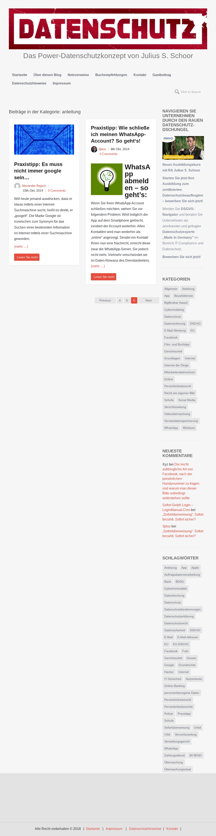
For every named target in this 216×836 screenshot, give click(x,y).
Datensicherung (174, 323)
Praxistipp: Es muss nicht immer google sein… (38, 170)
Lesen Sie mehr (27, 257)
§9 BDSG (195, 755)
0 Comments (57, 190)
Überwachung (173, 762)
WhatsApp (171, 427)
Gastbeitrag (162, 75)
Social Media (186, 400)
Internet (190, 358)
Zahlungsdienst (174, 755)
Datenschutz (172, 316)
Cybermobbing (174, 309)
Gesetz (191, 658)
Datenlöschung (174, 595)
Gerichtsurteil (173, 351)
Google (169, 665)
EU (192, 330)
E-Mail (168, 637)
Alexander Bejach (34, 185)
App (167, 295)
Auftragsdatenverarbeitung (182, 574)
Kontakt (140, 75)
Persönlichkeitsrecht (177, 386)
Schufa (169, 400)
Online (168, 379)
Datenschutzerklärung (179, 616)
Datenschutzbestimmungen (182, 609)
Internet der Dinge (176, 365)
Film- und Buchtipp (176, 344)
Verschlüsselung (175, 407)
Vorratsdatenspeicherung (181, 421)
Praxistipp (184, 713)
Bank (167, 581)
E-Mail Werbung (175, 330)
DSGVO (195, 323)
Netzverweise (78, 75)
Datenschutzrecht (176, 623)
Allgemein (170, 288)
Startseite (19, 75)
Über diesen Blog (47, 75)
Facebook (171, 337)
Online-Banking (174, 686)
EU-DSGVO (181, 644)
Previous (105, 300)
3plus (102, 149)
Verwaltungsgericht (177, 741)
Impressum (62, 83)
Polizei (168, 713)
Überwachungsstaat (177, 769)
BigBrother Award (176, 302)
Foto (185, 651)
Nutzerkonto (194, 679)
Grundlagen (172, 358)
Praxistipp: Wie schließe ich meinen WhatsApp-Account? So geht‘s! (120, 134)
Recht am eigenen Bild (179, 393)
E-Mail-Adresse (187, 637)
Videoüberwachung (177, 414)
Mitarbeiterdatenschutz (179, 372)
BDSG (180, 581)
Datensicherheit (174, 630)
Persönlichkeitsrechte (178, 706)
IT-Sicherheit (172, 679)
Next (149, 300)
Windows (189, 427)
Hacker (169, 672)
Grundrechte (187, 665)
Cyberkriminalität (175, 588)
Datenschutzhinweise (29, 83)
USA (167, 734)
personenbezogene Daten (181, 692)
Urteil (197, 727)
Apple (195, 567)
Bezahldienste (183, 295)
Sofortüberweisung (176, 727)
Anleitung (188, 288)
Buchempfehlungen (111, 75)
